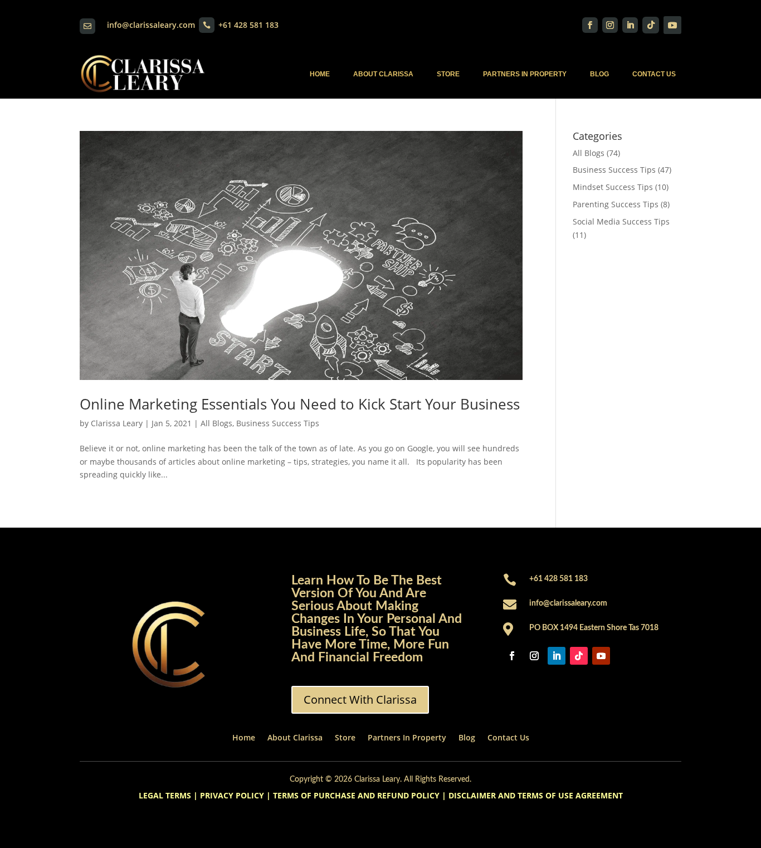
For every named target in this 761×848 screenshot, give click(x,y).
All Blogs (216, 423)
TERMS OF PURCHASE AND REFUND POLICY (356, 795)
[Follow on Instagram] (610, 25)
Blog (599, 74)
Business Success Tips (277, 423)
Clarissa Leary (117, 423)
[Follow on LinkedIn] (630, 25)
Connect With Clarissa (360, 699)
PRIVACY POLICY (232, 795)
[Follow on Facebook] (590, 25)
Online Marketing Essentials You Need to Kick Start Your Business (300, 404)
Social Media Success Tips (621, 221)
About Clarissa (383, 74)
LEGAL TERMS (165, 795)
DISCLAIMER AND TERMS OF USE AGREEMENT (535, 795)
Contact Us (654, 74)
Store (448, 74)
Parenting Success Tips (615, 204)
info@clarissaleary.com (151, 25)
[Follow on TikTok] (650, 25)
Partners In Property (525, 74)
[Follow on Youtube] (672, 25)
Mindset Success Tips (613, 187)
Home (320, 74)
